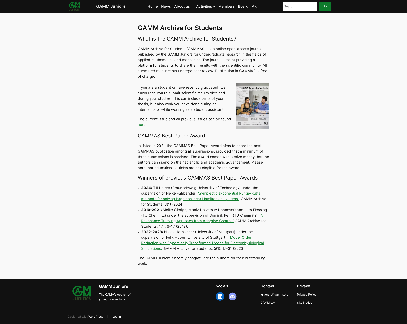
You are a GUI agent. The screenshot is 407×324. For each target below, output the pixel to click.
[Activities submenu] (214, 6)
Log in (116, 316)
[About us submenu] (192, 6)
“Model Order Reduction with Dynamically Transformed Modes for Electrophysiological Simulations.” (202, 243)
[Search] (325, 6)
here (141, 124)
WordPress (95, 316)
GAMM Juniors (110, 6)
